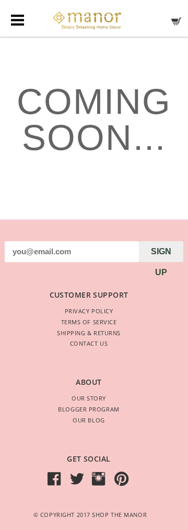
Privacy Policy (89, 311)
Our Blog (88, 420)
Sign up (161, 254)
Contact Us (89, 343)
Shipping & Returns (89, 333)
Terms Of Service (89, 322)
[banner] (94, 18)
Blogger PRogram (88, 409)
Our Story (89, 398)
